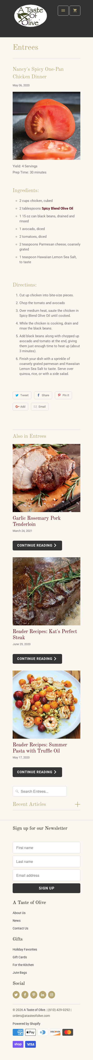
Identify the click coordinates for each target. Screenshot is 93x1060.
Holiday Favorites (25, 949)
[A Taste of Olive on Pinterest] (33, 994)
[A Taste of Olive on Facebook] (24, 994)
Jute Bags (20, 972)
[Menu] (63, 11)
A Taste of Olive (34, 1010)
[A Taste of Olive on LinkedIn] (42, 994)
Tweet (24, 395)
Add (22, 406)
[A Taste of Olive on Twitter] (16, 994)
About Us (19, 913)
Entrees (25, 48)
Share (45, 395)
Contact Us (20, 928)
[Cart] (75, 11)
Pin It (66, 395)
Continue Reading (35, 545)
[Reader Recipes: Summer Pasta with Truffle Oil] (46, 705)
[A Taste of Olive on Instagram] (51, 994)
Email (42, 406)
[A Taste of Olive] (31, 20)
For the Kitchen (23, 965)
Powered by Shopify (26, 1023)
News (17, 920)
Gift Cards (20, 957)
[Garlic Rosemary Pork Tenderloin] (46, 478)
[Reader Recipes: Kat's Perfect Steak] (46, 591)
